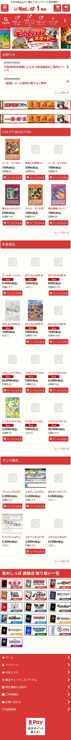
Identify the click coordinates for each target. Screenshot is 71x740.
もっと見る (60, 93)
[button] (5, 8)
